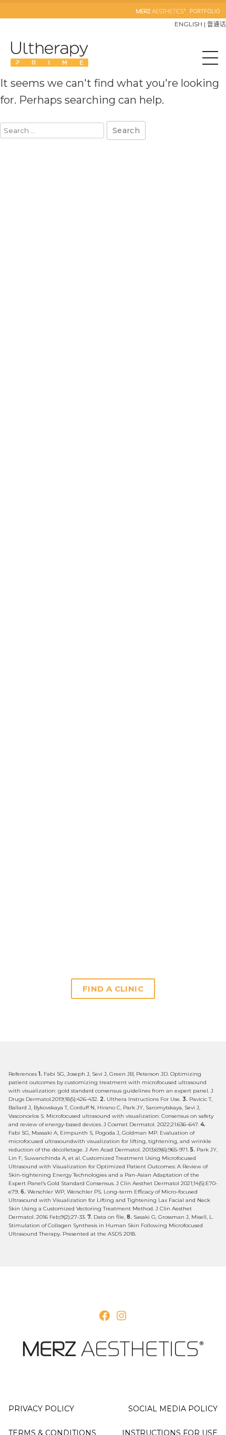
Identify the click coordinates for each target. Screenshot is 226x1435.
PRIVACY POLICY (41, 1408)
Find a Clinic (113, 989)
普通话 (216, 24)
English (188, 24)
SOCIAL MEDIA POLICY (173, 1408)
